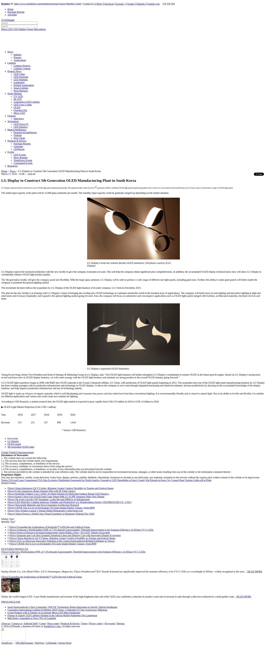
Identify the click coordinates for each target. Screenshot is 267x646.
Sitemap (121, 623)
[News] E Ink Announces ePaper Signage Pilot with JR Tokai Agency (41, 491)
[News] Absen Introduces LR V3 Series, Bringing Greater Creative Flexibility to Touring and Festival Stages (60, 488)
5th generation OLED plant (20, 447)
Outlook (18, 135)
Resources (12, 166)
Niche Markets (14, 93)
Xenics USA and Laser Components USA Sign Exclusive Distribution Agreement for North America (50, 480)
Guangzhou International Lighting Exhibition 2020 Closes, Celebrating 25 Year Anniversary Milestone (57, 610)
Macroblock (40, 29)
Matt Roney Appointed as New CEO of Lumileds (31, 618)
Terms (84, 623)
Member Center (73, 3)
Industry (18, 54)
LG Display (13, 441)
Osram (30, 29)
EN (173, 3)
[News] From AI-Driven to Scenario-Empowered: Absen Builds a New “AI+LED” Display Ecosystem (59, 532)
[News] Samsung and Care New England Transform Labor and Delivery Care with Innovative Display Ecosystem (65, 535)
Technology (13, 121)
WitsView (39, 643)
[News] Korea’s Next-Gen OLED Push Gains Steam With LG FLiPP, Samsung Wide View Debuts (55, 496)
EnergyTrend (64, 643)
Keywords (110, 623)
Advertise (12, 14)
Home (10, 9)
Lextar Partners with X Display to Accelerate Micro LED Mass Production (43, 612)
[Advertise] (133, 37)
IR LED (18, 99)
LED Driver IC (21, 124)
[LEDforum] (133, 46)
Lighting (11, 63)
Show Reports (21, 157)
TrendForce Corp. (52, 626)
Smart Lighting (21, 88)
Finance (17, 57)
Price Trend (19, 138)
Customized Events (23, 163)
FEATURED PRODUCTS (14, 549)
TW (169, 3)
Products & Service (16, 141)
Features (11, 116)
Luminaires (19, 82)
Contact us (17, 623)
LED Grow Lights (23, 104)
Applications (20, 60)
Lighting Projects (22, 65)
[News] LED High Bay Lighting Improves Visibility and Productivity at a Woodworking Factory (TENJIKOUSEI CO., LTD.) (69, 502)
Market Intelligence (16, 129)
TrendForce (7, 643)
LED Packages (21, 77)
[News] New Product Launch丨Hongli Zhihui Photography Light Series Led (45, 510)
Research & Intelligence (25, 132)
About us (5, 623)
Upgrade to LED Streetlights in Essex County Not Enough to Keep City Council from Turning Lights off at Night (155, 480)
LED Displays (21, 127)
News (10, 52)
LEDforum (19, 149)
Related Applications (24, 85)
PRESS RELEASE (10, 602)
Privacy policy (96, 623)
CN (164, 3)
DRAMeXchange (24, 643)
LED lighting (19, 29)
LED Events (20, 154)
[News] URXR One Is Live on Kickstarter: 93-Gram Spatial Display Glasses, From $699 (51, 507)
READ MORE (254, 571)
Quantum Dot (20, 110)
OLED (17, 107)
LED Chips (19, 74)
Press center (53, 623)
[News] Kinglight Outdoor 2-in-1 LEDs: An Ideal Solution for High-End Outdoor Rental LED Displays (58, 494)
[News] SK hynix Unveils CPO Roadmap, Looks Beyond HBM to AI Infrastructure (48, 499)
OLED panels (14, 444)
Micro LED (7, 29)
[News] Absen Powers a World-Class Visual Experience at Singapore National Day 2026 (50, 513)
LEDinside (51, 643)
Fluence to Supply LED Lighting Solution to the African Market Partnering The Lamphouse (52, 615)
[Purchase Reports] (133, 33)
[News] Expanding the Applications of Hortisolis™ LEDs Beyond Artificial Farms (49, 527)
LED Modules (21, 79)
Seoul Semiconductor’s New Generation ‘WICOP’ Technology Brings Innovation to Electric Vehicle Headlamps (62, 607)
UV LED (18, 96)
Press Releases (21, 90)
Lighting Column (22, 68)
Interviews (19, 118)
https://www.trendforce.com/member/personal (36, 3)
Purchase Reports (15, 12)
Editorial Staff (31, 623)
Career (42, 623)
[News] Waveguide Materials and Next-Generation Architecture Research (43, 505)
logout (62, 3)
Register (5, 3)
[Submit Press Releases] (133, 41)
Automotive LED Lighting (27, 102)
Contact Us (88, 3)
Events (10, 152)
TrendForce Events (23, 160)
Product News (14, 71)
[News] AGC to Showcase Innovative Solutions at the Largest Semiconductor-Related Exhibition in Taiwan (61, 541)
